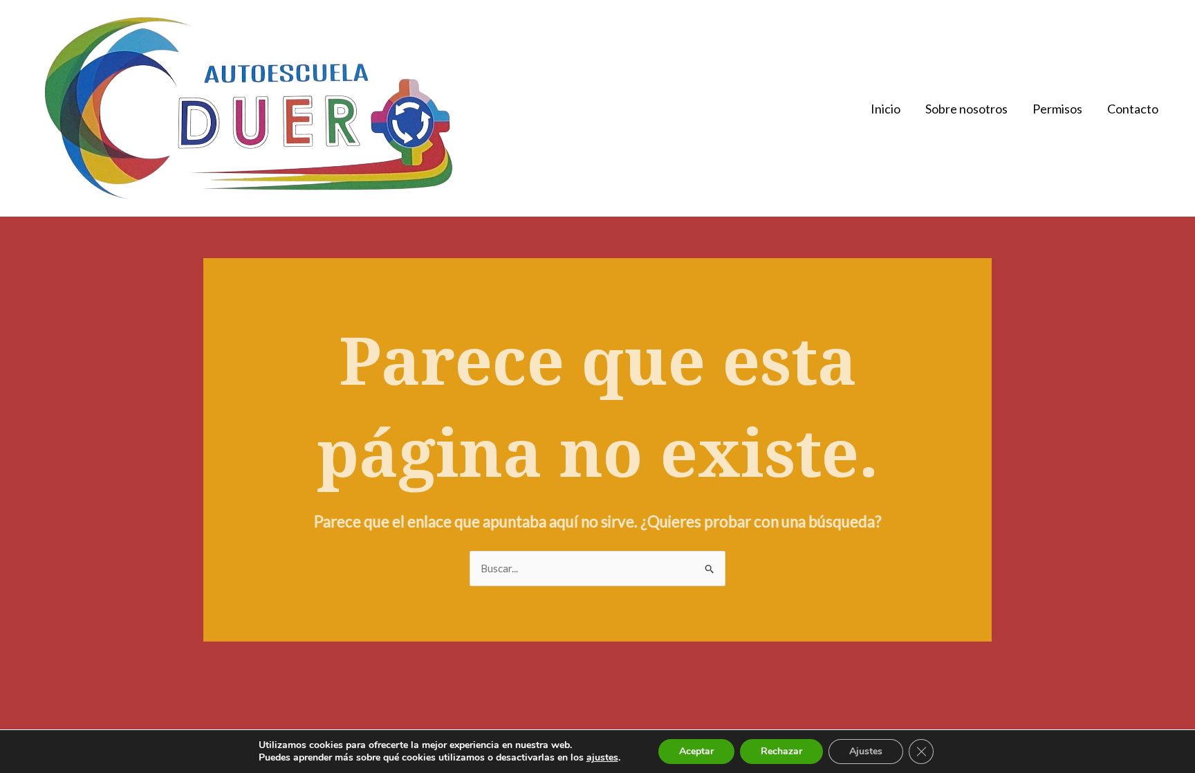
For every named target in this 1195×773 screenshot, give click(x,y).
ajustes (602, 758)
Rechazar (781, 751)
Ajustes (865, 751)
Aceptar (696, 751)
